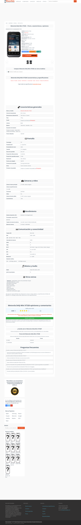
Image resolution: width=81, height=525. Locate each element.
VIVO (19, 418)
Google (20, 416)
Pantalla (15, 80)
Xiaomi (19, 413)
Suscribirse (21, 428)
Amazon (32, 120)
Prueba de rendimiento (44, 80)
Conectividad (29, 80)
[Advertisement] (40, 12)
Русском (25, 521)
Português (34, 521)
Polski (37, 521)
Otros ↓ (45, 1)
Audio (34, 80)
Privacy (26, 513)
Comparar (25, 1)
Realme (14, 418)
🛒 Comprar (27, 55)
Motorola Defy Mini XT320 (26, 110)
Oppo (7, 420)
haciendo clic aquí (37, 84)
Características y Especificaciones (48, 506)
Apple (7, 413)
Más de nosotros (28, 506)
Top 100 (43, 513)
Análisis (39, 1)
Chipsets (32, 1)
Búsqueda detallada (46, 516)
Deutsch (18, 521)
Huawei (7, 416)
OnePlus (8, 418)
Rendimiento (24, 80)
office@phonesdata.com (65, 510)
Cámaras (19, 80)
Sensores (37, 80)
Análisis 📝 (39, 51)
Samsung (14, 413)
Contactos (27, 508)
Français (21, 521)
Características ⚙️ (25, 51)
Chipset (43, 511)
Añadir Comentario (29, 318)
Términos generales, (29, 511)
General (12, 80)
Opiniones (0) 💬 (33, 51)
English (16, 521)
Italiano (30, 521)
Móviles (18, 1)
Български (40, 521)
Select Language (8, 521)
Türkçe (28, 521)
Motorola (26, 32)
